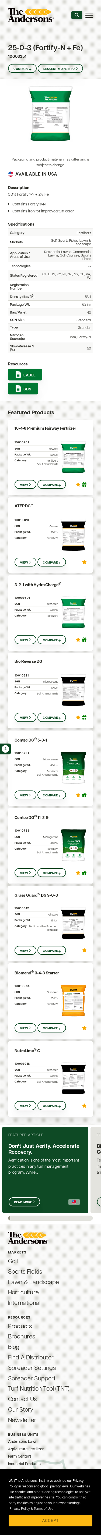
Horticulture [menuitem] (23, 1292)
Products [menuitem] (20, 1326)
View (24, 485)
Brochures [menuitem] (21, 1336)
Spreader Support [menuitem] (32, 1378)
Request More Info (59, 69)
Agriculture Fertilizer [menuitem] (26, 1448)
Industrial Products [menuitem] (24, 1463)
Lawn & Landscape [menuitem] (33, 1281)
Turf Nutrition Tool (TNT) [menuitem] (38, 1388)
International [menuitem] (24, 1302)
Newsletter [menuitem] (22, 1419)
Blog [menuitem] (14, 1346)
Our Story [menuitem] (20, 1409)
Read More (23, 1202)
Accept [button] (50, 1520)
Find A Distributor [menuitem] (31, 1357)
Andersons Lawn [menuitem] (22, 1441)
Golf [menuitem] (13, 1261)
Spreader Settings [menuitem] (32, 1367)
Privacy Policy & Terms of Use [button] (31, 1508)
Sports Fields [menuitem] (25, 1271)
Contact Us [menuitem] (22, 1398)
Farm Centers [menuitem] (20, 1456)
